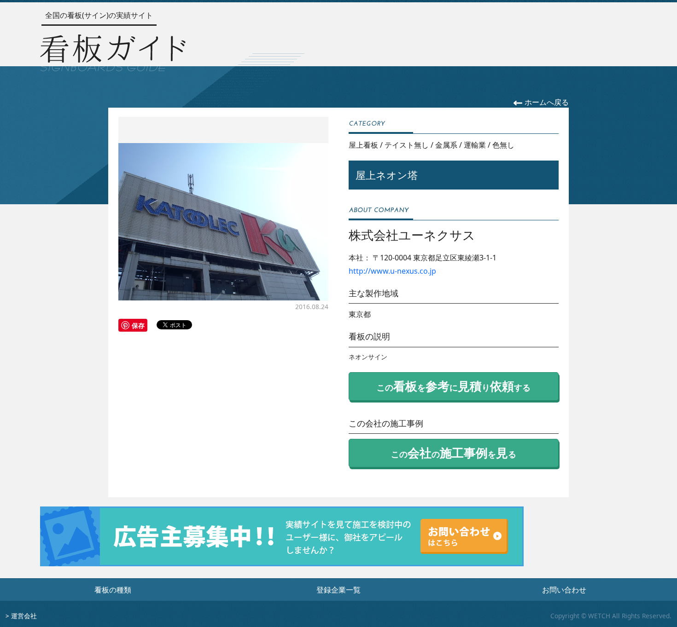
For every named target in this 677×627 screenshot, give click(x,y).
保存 (138, 325)
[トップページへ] (113, 50)
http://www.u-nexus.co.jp (392, 271)
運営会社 (24, 615)
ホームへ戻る (546, 102)
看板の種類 (112, 590)
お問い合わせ (564, 590)
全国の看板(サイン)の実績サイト (99, 15)
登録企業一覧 (338, 590)
